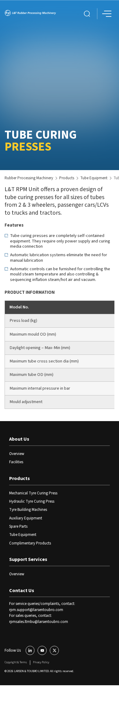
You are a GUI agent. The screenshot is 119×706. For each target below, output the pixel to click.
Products (66, 178)
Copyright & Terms (16, 662)
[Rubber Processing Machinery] (30, 13)
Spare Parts (18, 526)
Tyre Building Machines (28, 509)
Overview (16, 454)
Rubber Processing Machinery (29, 178)
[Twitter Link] (54, 650)
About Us (19, 439)
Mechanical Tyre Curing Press (33, 493)
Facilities (16, 462)
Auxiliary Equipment (25, 518)
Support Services (28, 559)
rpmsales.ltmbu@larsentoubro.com (38, 621)
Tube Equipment (93, 178)
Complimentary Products (30, 543)
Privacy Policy (41, 662)
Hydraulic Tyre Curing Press (31, 501)
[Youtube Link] (42, 650)
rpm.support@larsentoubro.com (36, 610)
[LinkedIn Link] (30, 650)
